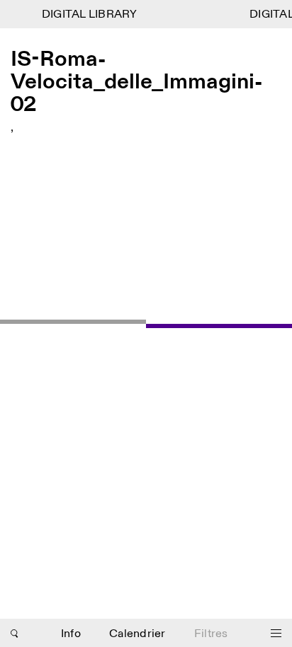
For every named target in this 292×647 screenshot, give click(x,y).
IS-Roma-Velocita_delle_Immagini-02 (136, 82)
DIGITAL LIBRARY (88, 14)
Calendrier (137, 633)
